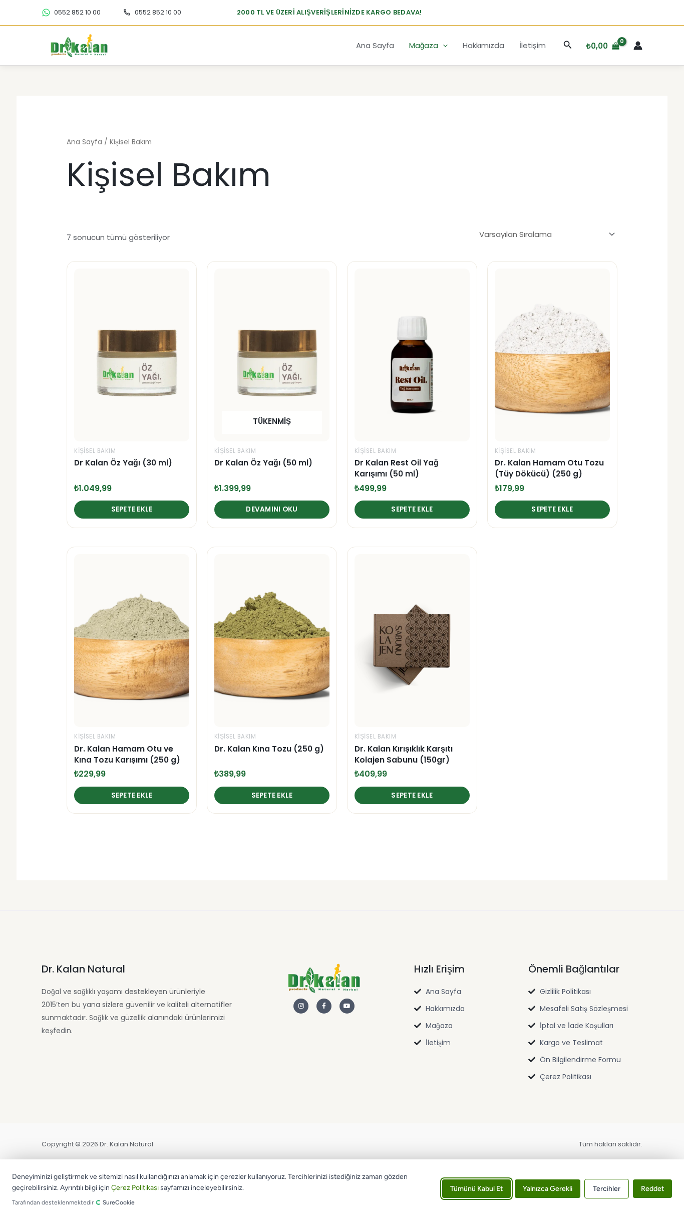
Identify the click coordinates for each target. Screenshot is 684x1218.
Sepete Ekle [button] (132, 509)
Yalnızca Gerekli (547, 1188)
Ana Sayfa (375, 45)
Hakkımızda (483, 45)
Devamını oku (271, 509)
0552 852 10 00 (77, 12)
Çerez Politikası (135, 1188)
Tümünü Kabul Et (476, 1188)
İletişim (532, 45)
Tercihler (606, 1188)
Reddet (652, 1188)
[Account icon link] (637, 45)
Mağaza (423, 45)
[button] (443, 45)
